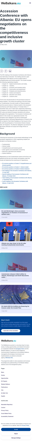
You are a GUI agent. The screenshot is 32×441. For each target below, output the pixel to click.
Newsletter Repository (7, 404)
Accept (16, 429)
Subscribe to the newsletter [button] (10, 330)
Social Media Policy (6, 413)
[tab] (16, 66)
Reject (16, 433)
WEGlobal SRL (9, 357)
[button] (30, 3)
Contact (3, 407)
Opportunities (4, 378)
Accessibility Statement (7, 416)
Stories (3, 375)
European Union (20, 348)
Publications (4, 387)
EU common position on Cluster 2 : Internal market (15, 167)
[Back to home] (10, 3)
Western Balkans (5, 384)
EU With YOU (4, 393)
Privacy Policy (4, 410)
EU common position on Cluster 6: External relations (16, 169)
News (2, 372)
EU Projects (4, 381)
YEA (2, 390)
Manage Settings (16, 438)
